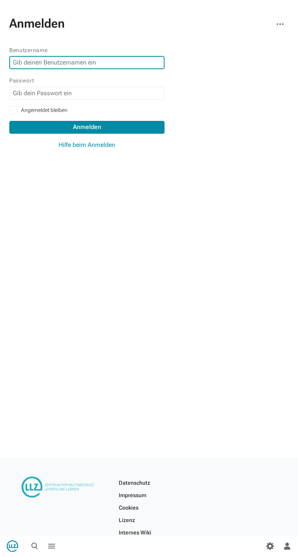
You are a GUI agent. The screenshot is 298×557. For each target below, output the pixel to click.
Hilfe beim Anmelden (87, 144)
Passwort (21, 80)
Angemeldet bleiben (44, 110)
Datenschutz (134, 483)
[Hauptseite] (12, 546)
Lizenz (127, 520)
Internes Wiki (135, 532)
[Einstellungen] (270, 546)
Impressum (132, 495)
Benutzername (28, 50)
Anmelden (87, 127)
